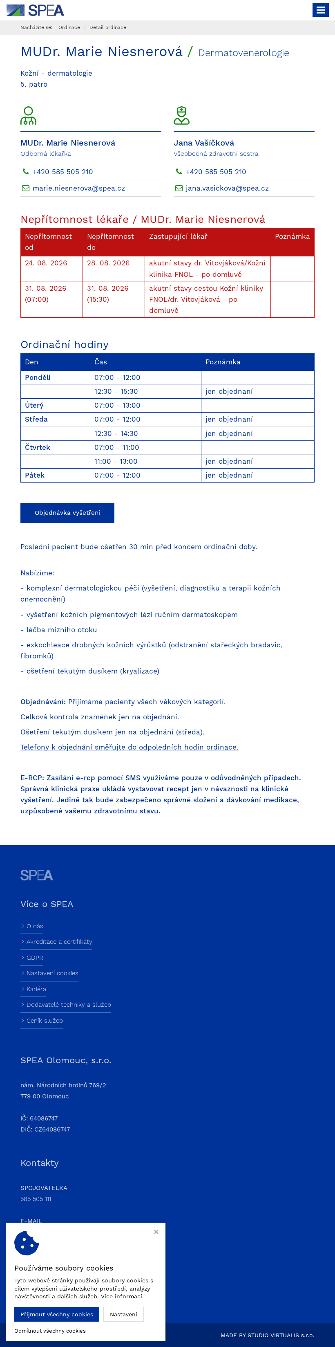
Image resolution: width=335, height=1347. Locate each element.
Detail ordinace (107, 27)
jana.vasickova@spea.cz (227, 188)
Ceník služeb (45, 1020)
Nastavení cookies (52, 973)
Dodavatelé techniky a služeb (69, 1004)
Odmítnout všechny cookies (50, 1331)
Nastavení (123, 1314)
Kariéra (36, 989)
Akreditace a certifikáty (59, 941)
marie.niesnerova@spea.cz (79, 188)
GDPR (35, 957)
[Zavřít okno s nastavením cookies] (156, 1233)
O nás (35, 926)
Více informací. (122, 1296)
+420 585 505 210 (63, 172)
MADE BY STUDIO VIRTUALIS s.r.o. (268, 1335)
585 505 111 (35, 1199)
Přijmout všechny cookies (56, 1314)
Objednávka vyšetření (67, 512)
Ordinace (69, 27)
